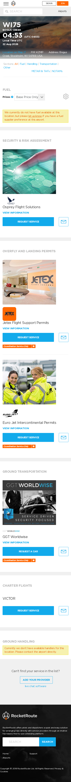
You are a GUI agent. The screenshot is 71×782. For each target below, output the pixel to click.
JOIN (63, 3)
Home (5, 753)
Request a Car (28, 551)
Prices (7, 97)
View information (16, 212)
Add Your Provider (36, 679)
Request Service (28, 221)
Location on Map (13, 52)
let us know (35, 116)
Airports (62, 11)
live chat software (35, 686)
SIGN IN (49, 3)
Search (47, 741)
